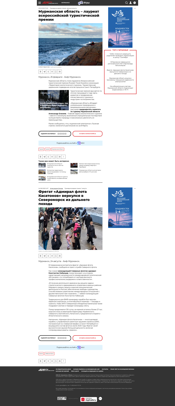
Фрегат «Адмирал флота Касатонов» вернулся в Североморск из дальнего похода (120, 71)
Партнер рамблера (73, 398)
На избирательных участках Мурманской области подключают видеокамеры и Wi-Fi (120, 88)
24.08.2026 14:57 (43, 188)
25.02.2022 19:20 (43, 8)
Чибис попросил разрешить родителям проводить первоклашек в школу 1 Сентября (120, 55)
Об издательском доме (63, 369)
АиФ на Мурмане (56, 67)
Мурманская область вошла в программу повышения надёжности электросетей (120, 80)
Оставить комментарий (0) (87, 133)
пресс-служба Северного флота (48, 251)
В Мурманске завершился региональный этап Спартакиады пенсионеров (120, 63)
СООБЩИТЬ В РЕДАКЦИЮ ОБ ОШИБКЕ (92, 371)
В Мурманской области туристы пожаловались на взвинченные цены (57, 178)
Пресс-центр (75, 371)
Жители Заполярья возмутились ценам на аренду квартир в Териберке (89, 165)
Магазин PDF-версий (62, 371)
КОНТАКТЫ (105, 369)
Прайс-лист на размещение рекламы (122, 369)
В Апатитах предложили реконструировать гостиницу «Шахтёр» (56, 171)
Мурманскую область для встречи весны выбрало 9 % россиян (90, 171)
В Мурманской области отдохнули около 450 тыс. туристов (55, 165)
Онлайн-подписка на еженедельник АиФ (86, 369)
